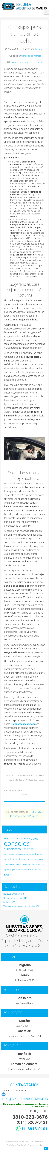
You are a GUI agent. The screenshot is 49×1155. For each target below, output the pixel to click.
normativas (26, 864)
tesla (39, 870)
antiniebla (16, 838)
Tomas (38, 49)
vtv (11, 875)
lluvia (28, 859)
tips (6, 875)
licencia (22, 859)
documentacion (9, 854)
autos (34, 838)
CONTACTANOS (24, 1085)
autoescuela (25, 838)
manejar (33, 859)
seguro (12, 870)
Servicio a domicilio (22, 935)
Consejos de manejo (31, 56)
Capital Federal (13, 940)
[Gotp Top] (46, 1149)
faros (12, 859)
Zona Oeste (38, 940)
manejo (40, 859)
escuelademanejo (22, 854)
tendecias (19, 870)
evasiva (6, 859)
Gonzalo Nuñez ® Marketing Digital (29, 1145)
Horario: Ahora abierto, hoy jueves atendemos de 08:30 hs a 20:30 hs (25, 1105)
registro (6, 870)
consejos (17, 843)
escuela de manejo (35, 854)
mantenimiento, (9, 864)
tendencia (27, 870)
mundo (18, 864)
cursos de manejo (28, 849)
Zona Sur (36, 945)
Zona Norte (15, 945)
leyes (16, 859)
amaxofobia (8, 838)
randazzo (41, 864)
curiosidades (12, 849)
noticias (34, 864)
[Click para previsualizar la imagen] (24, 62)
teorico (34, 870)
